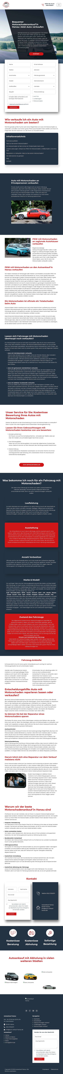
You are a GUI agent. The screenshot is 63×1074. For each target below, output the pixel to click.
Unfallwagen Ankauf (40, 1024)
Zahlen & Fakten (10, 1037)
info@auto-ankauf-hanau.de (14, 1029)
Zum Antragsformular (31, 464)
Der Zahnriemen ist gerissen (15, 156)
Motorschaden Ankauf (40, 1026)
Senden (11, 914)
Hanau (7, 1035)
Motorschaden (38, 101)
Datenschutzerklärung (16, 104)
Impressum (45, 1069)
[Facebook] (29, 1010)
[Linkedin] (36, 1010)
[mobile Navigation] (59, 4)
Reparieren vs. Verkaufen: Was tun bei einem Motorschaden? (25, 153)
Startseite (37, 1019)
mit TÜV (36, 96)
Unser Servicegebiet (11, 1038)
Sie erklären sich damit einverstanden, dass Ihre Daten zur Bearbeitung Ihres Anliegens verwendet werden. (19, 907)
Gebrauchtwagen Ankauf (41, 1022)
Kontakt (36, 54)
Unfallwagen (37, 98)
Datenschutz (54, 1069)
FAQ (7, 158)
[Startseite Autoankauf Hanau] (6, 4)
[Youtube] (33, 1010)
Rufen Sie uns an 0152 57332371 (49, 4)
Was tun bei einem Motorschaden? (17, 143)
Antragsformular (10, 1042)
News (7, 1040)
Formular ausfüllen (12, 141)
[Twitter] (26, 1010)
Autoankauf (37, 1020)
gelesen (19, 104)
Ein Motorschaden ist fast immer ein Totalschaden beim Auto (25, 146)
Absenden (13, 107)
